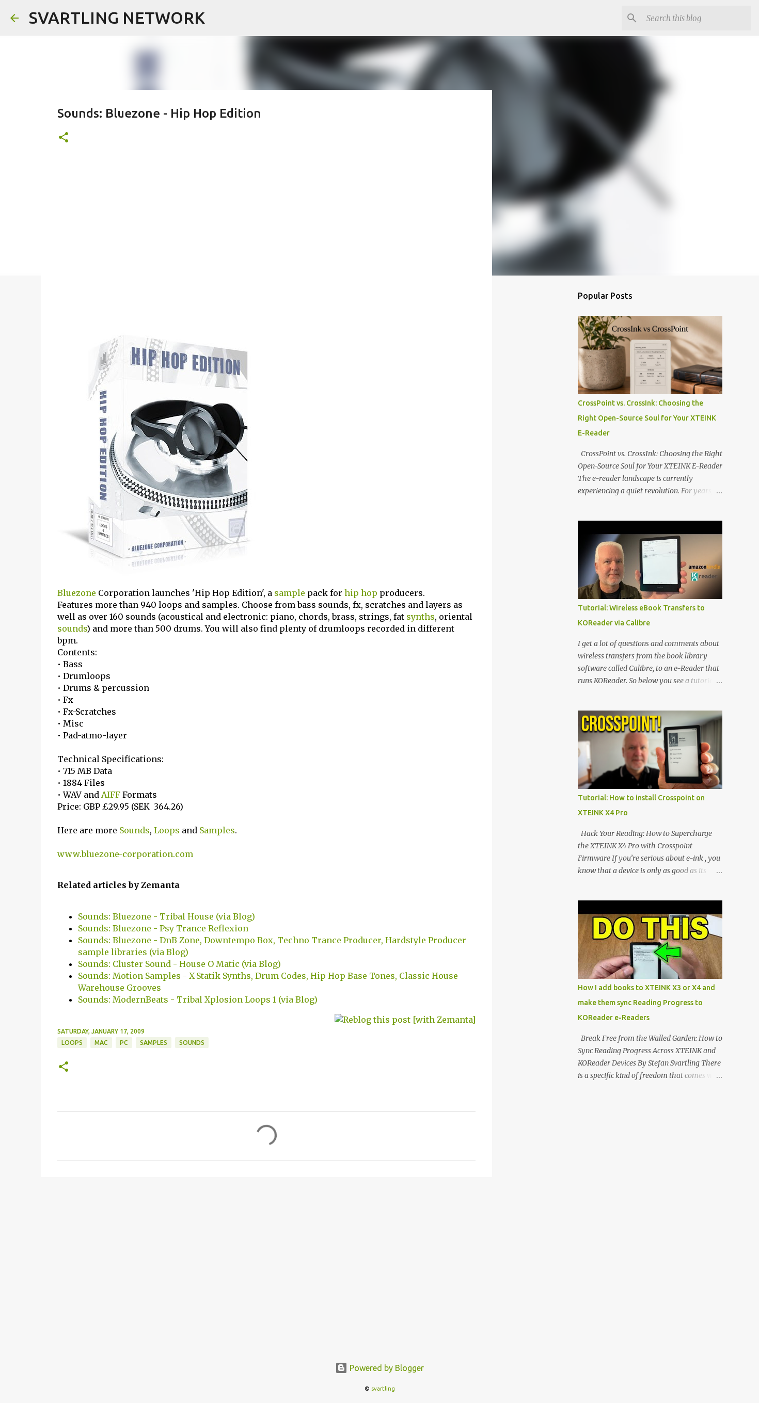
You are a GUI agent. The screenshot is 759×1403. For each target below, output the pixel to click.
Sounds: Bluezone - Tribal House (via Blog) (166, 916)
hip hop (360, 593)
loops (72, 1042)
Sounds (134, 830)
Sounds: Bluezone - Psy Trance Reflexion (163, 928)
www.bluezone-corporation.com (125, 854)
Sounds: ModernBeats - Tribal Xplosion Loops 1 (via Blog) (198, 999)
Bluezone (76, 593)
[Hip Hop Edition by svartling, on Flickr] (167, 573)
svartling (383, 1388)
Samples (217, 830)
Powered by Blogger (385, 1368)
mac (101, 1042)
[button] (63, 138)
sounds (72, 628)
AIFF (110, 794)
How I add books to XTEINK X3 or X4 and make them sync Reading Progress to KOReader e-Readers (646, 1002)
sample (289, 593)
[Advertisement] (266, 238)
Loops (167, 830)
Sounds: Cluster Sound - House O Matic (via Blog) (179, 964)
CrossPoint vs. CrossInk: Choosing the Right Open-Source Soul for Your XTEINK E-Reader (647, 418)
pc (124, 1042)
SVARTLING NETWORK (117, 17)
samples (153, 1042)
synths (420, 616)
